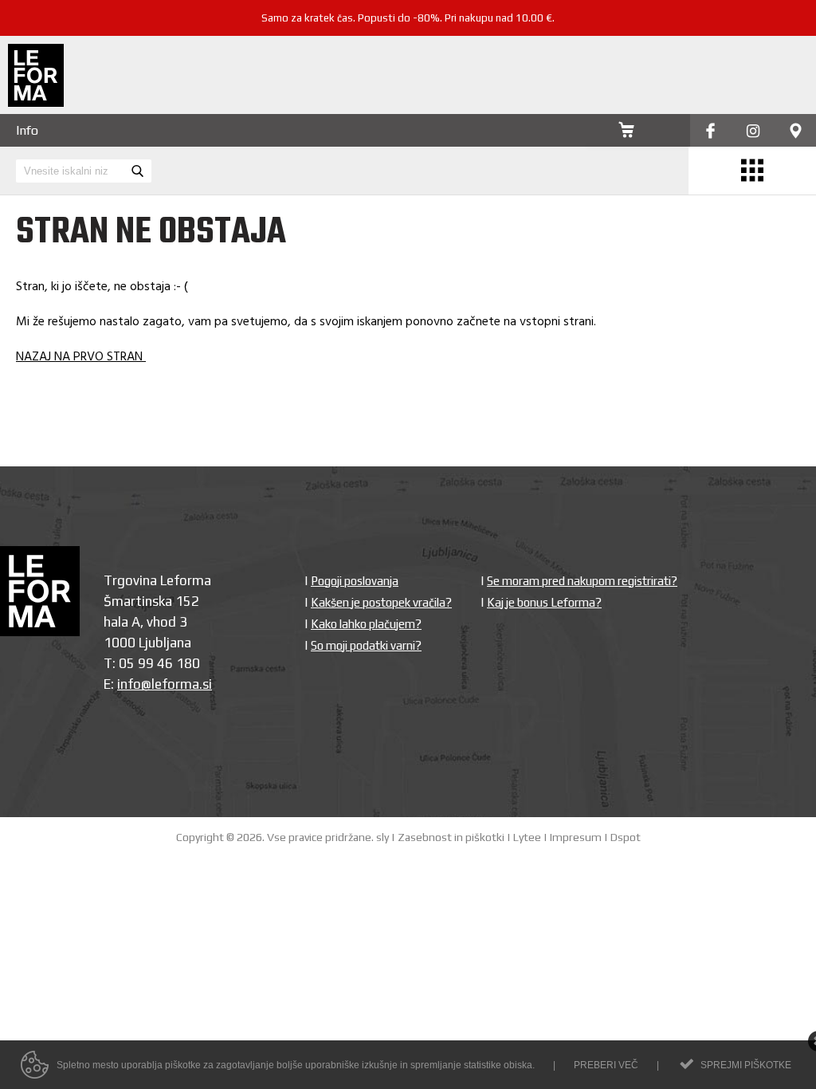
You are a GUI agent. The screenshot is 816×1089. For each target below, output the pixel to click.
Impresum (576, 837)
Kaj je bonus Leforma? (544, 602)
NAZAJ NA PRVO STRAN (81, 357)
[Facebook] (710, 132)
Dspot (625, 837)
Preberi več (606, 1065)
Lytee (527, 837)
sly (382, 837)
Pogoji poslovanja (354, 581)
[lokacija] (795, 132)
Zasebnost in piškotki (451, 837)
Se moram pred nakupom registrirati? (582, 581)
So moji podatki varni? (366, 645)
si (207, 684)
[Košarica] (626, 131)
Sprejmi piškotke (745, 1065)
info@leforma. (159, 684)
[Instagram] (753, 132)
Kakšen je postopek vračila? (381, 602)
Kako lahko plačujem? (366, 624)
